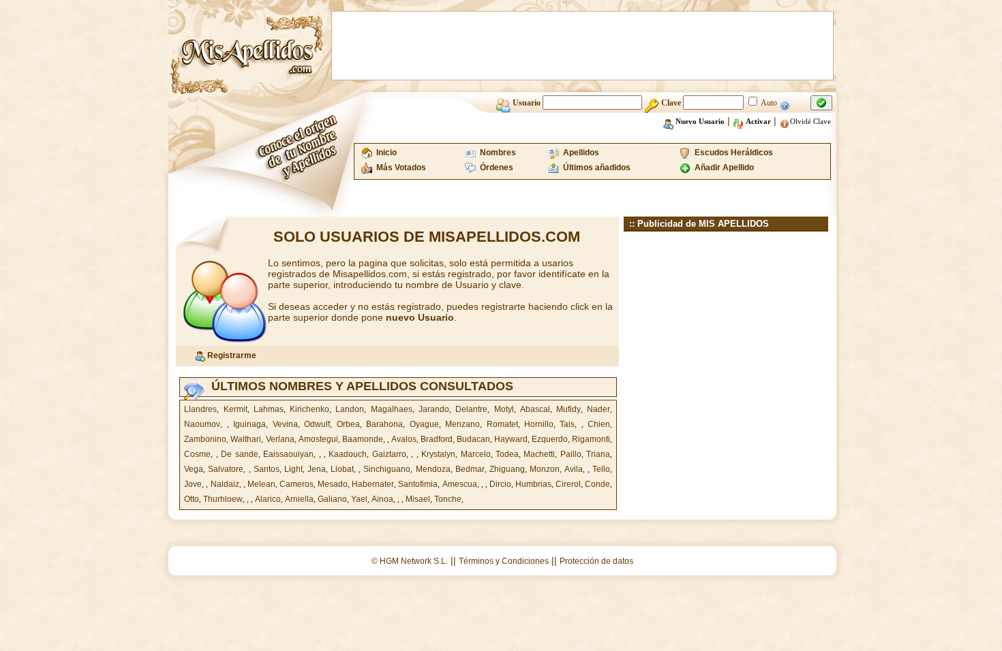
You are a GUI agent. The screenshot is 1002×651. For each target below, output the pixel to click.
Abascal (535, 409)
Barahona (384, 424)
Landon (349, 409)
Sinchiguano (386, 469)
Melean (261, 484)
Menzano (462, 424)
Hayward (511, 439)
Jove (193, 484)
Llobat (342, 469)
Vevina (285, 424)
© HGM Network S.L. (409, 561)
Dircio (500, 484)
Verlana (280, 439)
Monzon (545, 469)
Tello (601, 469)
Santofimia (418, 484)
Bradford (437, 439)
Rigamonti (591, 439)
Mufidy (568, 409)
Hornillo (538, 424)
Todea (507, 454)
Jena (316, 469)
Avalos (403, 439)
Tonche (447, 499)
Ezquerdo (550, 439)
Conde (597, 484)
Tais (567, 424)
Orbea (348, 424)
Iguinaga (249, 424)
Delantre (471, 409)
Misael (418, 499)
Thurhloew (223, 499)
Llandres (200, 409)
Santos (266, 469)
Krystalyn (438, 454)
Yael (359, 499)
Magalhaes (391, 409)
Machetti (539, 454)
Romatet (502, 424)
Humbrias (533, 484)
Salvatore (225, 469)
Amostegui (318, 439)
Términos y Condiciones (504, 561)
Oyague (424, 424)
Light (293, 469)
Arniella (299, 499)
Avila (573, 469)
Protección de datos (596, 561)
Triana (598, 454)
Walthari (245, 439)
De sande (239, 454)
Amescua (459, 484)
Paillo (570, 454)
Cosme (197, 454)
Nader (598, 409)
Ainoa (382, 499)
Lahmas (269, 409)
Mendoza (433, 469)
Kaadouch (348, 454)
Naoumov (202, 424)
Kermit (235, 409)
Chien (599, 424)
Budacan (473, 439)
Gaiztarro (389, 454)
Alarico (268, 499)
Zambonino (205, 439)
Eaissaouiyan (288, 454)
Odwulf (317, 424)
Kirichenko (309, 409)
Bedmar (470, 469)
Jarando (434, 409)
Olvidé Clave (810, 121)
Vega (193, 469)
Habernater (373, 484)
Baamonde (362, 439)
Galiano (332, 499)
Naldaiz (225, 484)
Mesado (333, 484)
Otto (191, 499)
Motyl (504, 409)
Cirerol (568, 484)
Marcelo (476, 454)
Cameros (296, 484)
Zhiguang (507, 469)
